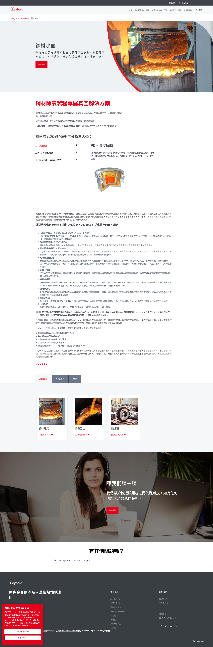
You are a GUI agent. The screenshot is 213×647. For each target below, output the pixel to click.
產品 (130, 10)
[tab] (56, 145)
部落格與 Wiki (157, 10)
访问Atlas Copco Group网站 (68, 630)
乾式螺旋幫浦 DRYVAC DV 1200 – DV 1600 (72, 232)
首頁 (12, 18)
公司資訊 (113, 615)
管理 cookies (22, 638)
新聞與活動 (188, 10)
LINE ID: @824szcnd (167, 618)
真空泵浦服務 (139, 10)
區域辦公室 (163, 599)
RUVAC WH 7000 (61, 242)
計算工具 (113, 603)
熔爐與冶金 (25, 18)
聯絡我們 (41, 64)
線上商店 (113, 599)
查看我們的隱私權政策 (20, 625)
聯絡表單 (162, 613)
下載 (165, 10)
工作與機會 (163, 603)
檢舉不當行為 (115, 624)
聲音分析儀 (114, 607)
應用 (147, 10)
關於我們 (173, 10)
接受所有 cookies (23, 632)
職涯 (179, 10)
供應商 (113, 619)
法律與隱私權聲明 (117, 611)
